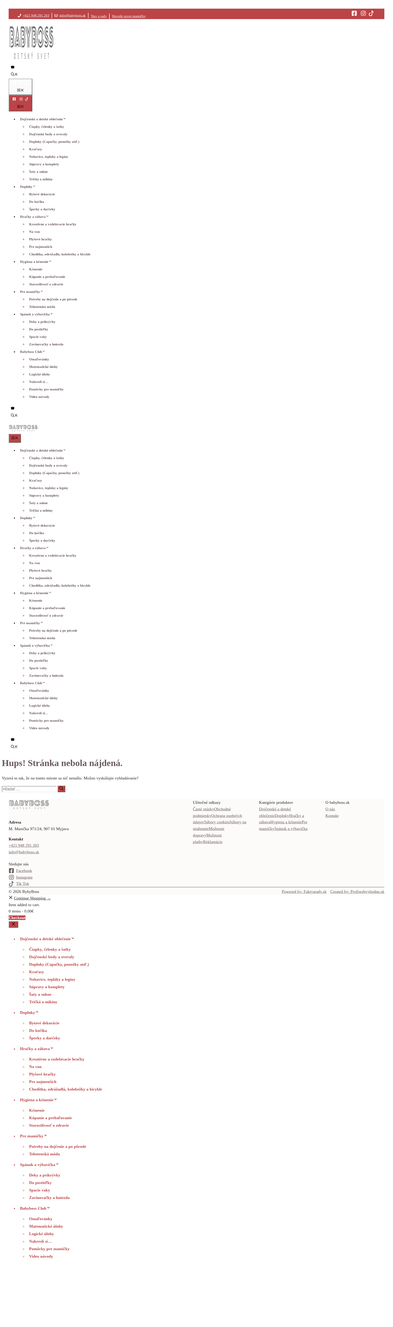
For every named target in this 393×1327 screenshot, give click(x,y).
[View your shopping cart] (13, 67)
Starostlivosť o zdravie (46, 284)
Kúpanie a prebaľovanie (47, 277)
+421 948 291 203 (36, 15)
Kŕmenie (35, 269)
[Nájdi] (61, 789)
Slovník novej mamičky (129, 16)
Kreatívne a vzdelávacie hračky (52, 224)
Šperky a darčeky (42, 209)
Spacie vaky (38, 337)
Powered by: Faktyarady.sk (304, 891)
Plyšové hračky (40, 239)
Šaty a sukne (38, 171)
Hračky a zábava (33, 217)
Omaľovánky (39, 359)
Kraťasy (35, 149)
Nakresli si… (38, 382)
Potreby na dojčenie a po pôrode (53, 299)
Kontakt (332, 815)
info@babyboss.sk (72, 15)
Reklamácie (212, 841)
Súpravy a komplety (44, 164)
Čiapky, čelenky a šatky (46, 126)
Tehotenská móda (42, 307)
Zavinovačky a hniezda (46, 344)
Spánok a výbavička (35, 314)
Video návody (39, 397)
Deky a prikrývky (42, 322)
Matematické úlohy (43, 367)
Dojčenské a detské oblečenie (41, 119)
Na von (34, 232)
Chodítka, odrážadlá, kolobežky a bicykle (60, 254)
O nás (330, 809)
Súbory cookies (216, 822)
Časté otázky (203, 809)
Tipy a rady (99, 16)
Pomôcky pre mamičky (46, 389)
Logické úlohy (39, 374)
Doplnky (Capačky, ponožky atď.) (54, 141)
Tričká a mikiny (41, 179)
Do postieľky (38, 329)
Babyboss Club (31, 352)
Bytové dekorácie (42, 194)
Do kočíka (36, 202)
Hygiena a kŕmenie (34, 262)
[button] (14, 75)
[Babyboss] (23, 430)
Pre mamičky (30, 292)
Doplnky (26, 186)
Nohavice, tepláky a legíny (48, 156)
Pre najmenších (40, 247)
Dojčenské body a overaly (48, 134)
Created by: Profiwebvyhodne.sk (357, 891)
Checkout (17, 917)
